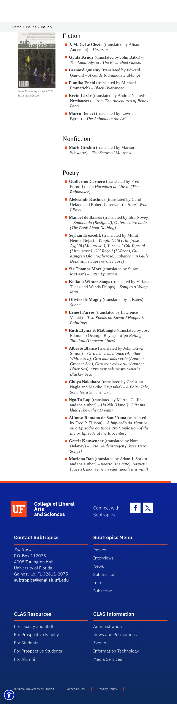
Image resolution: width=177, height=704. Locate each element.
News (98, 566)
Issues (31, 27)
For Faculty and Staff (33, 626)
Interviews (103, 558)
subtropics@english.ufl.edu (41, 580)
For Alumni (24, 659)
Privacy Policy (107, 689)
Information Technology (116, 651)
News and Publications (115, 634)
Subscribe (102, 591)
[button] (9, 695)
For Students (26, 643)
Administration (107, 626)
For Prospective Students (38, 651)
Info (97, 582)
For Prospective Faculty (36, 634)
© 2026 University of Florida (34, 689)
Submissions (105, 574)
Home (17, 27)
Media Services (107, 659)
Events (99, 643)
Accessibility (76, 689)
